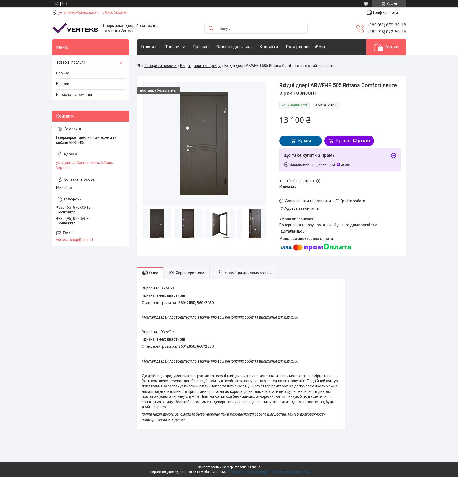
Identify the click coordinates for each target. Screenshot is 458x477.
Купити (304, 141)
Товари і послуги (70, 62)
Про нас (200, 46)
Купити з (343, 141)
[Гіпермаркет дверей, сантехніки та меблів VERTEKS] (75, 28)
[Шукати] (211, 29)
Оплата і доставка (234, 46)
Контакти (268, 46)
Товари (172, 46)
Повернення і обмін (305, 46)
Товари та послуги (160, 66)
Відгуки (62, 84)
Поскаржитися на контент (247, 472)
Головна (149, 46)
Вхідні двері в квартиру (200, 66)
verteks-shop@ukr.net (74, 240)
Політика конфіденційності (290, 472)
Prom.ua (254, 467)
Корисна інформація (74, 94)
